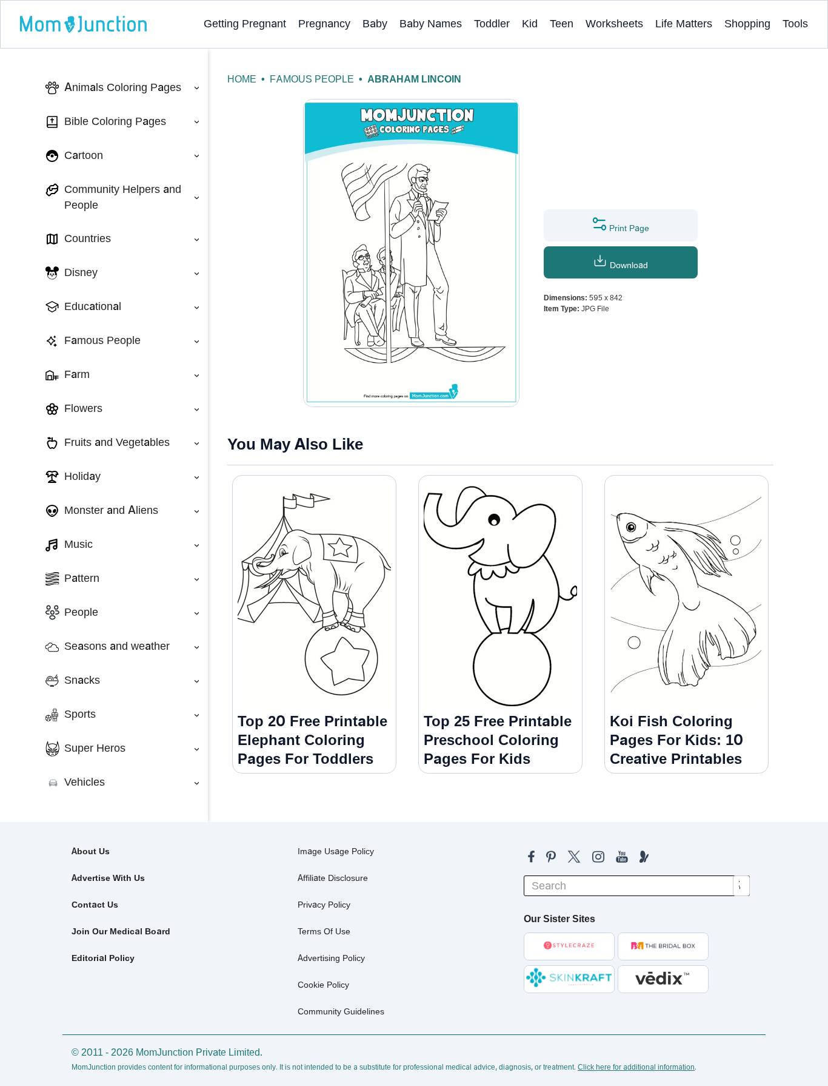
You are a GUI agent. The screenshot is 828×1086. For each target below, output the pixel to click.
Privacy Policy (324, 904)
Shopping (747, 24)
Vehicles (84, 782)
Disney (81, 272)
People (81, 612)
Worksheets (614, 24)
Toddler (492, 24)
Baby (374, 24)
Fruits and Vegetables (117, 442)
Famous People (102, 340)
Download (627, 265)
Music (78, 544)
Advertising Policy (331, 958)
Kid (530, 24)
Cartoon (83, 155)
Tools (795, 24)
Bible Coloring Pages (115, 121)
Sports (80, 714)
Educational (92, 306)
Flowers (83, 408)
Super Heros (94, 748)
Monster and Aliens (111, 510)
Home (241, 79)
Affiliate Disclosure (333, 878)
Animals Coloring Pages (122, 87)
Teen (561, 24)
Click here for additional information (636, 1067)
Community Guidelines (341, 1011)
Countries (87, 238)
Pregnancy (324, 24)
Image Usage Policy (336, 851)
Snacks (82, 680)
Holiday (82, 476)
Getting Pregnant (245, 24)
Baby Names (430, 24)
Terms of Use (324, 931)
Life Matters (683, 24)
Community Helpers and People (122, 197)
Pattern (81, 578)
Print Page (628, 228)
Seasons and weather (117, 646)
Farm (77, 374)
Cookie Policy (323, 985)
